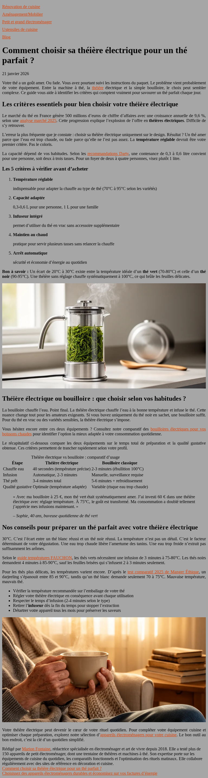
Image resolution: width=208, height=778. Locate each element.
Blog (6, 37)
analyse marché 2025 (38, 120)
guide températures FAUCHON (44, 557)
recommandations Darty (108, 153)
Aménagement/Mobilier (22, 14)
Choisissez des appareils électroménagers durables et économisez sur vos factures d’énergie (79, 773)
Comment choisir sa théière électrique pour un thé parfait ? (52, 768)
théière (97, 87)
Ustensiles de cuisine (20, 29)
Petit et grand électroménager (27, 22)
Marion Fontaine (36, 749)
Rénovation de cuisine (21, 6)
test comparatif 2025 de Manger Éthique (163, 572)
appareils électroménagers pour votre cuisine (138, 734)
